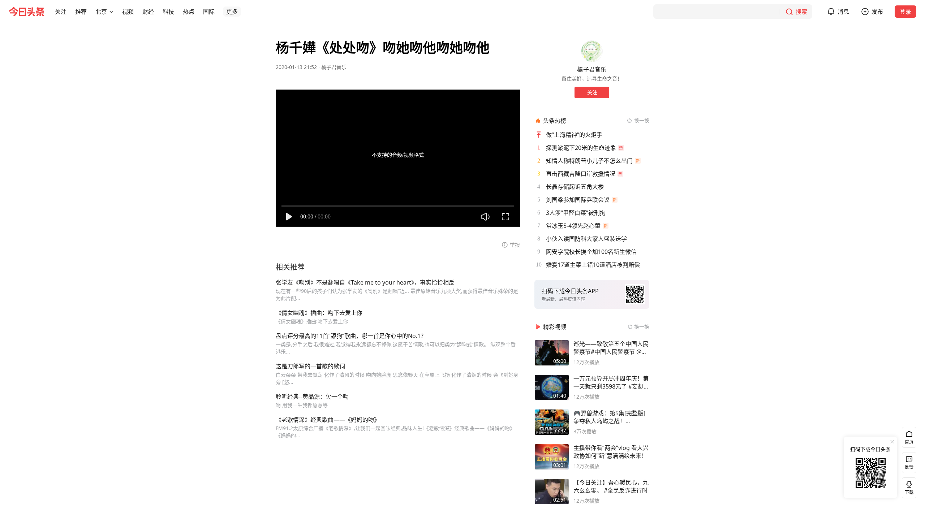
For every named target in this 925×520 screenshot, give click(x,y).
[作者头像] (592, 51)
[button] (60, 11)
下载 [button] (907, 486)
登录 (905, 12)
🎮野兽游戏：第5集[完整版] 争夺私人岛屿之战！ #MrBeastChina (609, 417)
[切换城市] (111, 11)
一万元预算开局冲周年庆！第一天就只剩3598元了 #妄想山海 (611, 382)
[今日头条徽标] (27, 11)
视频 (128, 12)
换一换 (641, 120)
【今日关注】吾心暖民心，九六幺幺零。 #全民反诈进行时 (611, 486)
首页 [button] (909, 442)
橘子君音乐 (334, 67)
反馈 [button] (909, 467)
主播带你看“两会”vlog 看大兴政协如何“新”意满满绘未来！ (611, 452)
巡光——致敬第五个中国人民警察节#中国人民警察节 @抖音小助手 (611, 348)
